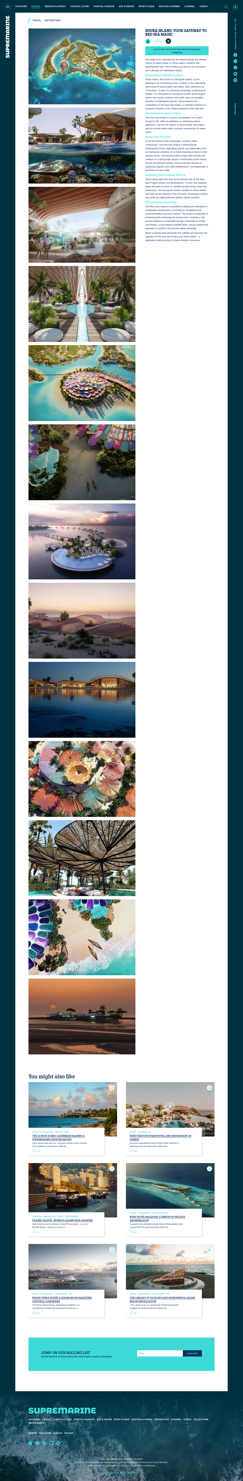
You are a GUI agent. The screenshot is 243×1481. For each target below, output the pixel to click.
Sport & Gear (146, 6)
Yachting (21, 6)
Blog (66, 1131)
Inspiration (161, 1419)
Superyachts (49, 1216)
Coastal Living (79, 6)
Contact (57, 1432)
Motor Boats (36, 1422)
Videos (203, 6)
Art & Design (126, 6)
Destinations (52, 20)
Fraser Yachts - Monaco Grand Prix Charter (62, 1220)
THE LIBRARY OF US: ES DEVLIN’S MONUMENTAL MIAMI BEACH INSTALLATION (162, 1299)
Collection (45, 1432)
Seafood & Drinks (169, 6)
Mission (32, 1432)
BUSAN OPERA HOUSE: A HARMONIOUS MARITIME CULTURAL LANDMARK (62, 1299)
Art (70, 1293)
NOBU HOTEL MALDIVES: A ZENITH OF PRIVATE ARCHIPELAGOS (157, 1218)
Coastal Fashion (103, 6)
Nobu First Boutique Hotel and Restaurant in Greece (160, 1137)
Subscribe (192, 1353)
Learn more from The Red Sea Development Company (177, 51)
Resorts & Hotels (55, 6)
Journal (189, 6)
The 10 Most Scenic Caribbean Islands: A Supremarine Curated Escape (58, 1137)
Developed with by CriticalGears (121, 1473)
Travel (35, 6)
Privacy (68, 1432)
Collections (200, 1419)
